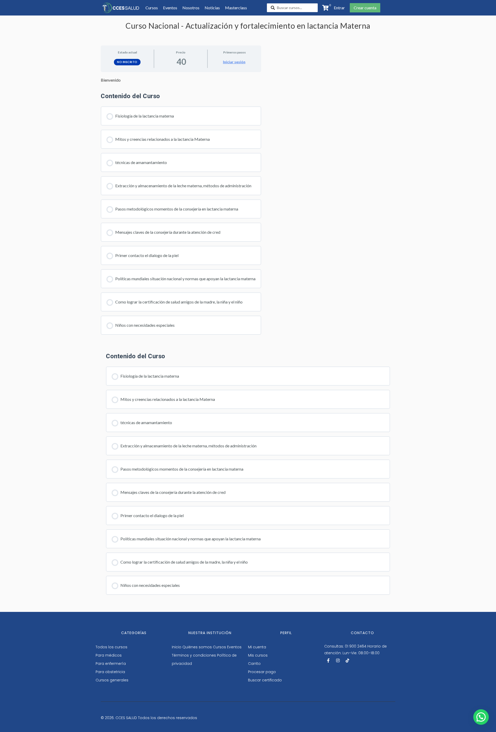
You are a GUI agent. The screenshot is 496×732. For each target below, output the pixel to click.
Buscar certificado (265, 680)
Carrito (254, 663)
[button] (338, 8)
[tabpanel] (181, 80)
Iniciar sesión (234, 62)
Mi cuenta (257, 647)
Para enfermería (111, 663)
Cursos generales (112, 680)
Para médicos (109, 655)
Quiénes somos (197, 647)
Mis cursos (258, 655)
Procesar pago (262, 671)
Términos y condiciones (194, 655)
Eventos (234, 647)
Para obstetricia (110, 671)
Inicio (176, 647)
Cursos (219, 647)
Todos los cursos (111, 647)
